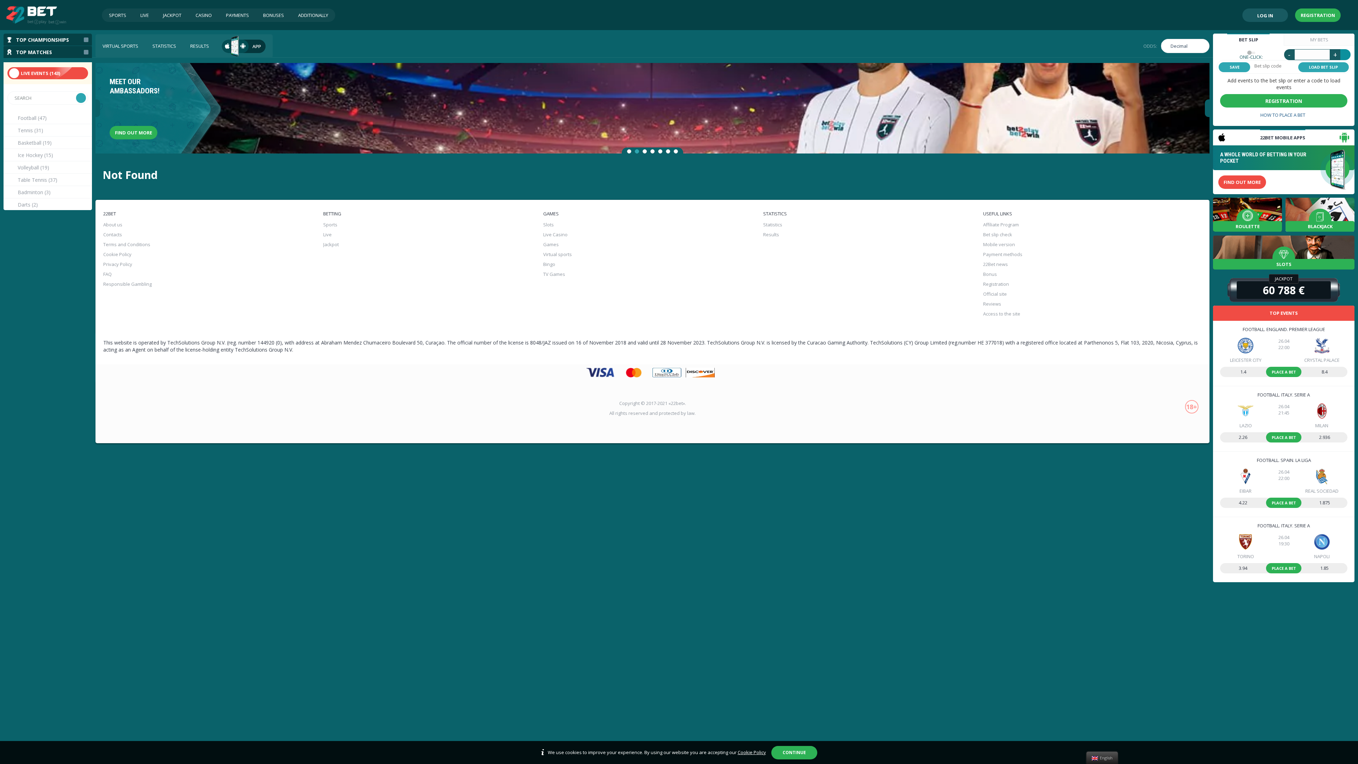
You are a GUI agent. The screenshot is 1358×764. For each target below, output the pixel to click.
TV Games (554, 274)
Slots (548, 224)
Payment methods (1002, 254)
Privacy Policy (117, 264)
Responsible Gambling (127, 284)
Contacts (112, 234)
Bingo (549, 264)
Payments (237, 15)
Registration (1318, 15)
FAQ (107, 274)
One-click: (1251, 57)
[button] (629, 151)
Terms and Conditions (126, 244)
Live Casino (555, 234)
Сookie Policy (117, 254)
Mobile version (999, 244)
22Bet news (995, 264)
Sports (117, 15)
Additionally (313, 15)
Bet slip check (997, 234)
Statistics (164, 46)
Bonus (990, 274)
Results (199, 46)
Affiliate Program (1001, 224)
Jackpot (172, 15)
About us (112, 224)
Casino (204, 15)
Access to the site (1001, 314)
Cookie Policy (752, 752)
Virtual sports (120, 46)
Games (551, 244)
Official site (995, 294)
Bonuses (273, 15)
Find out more (133, 132)
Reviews (992, 304)
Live (144, 15)
